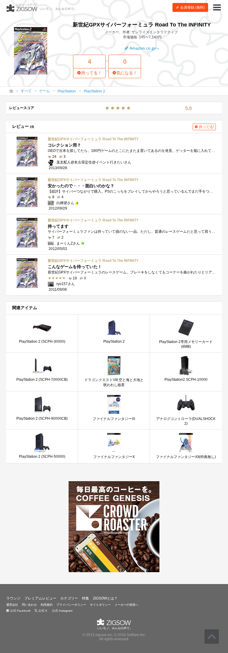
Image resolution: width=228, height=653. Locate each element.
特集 (85, 598)
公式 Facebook (20, 610)
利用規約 (47, 604)
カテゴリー (69, 598)
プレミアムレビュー (40, 598)
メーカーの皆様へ (126, 604)
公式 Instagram (61, 610)
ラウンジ (13, 598)
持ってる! (206, 127)
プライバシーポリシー (71, 604)
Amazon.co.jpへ (144, 48)
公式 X (42, 610)
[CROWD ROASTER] (114, 526)
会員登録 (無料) (192, 7)
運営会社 (12, 604)
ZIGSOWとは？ (105, 598)
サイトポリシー (100, 604)
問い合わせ (29, 604)
